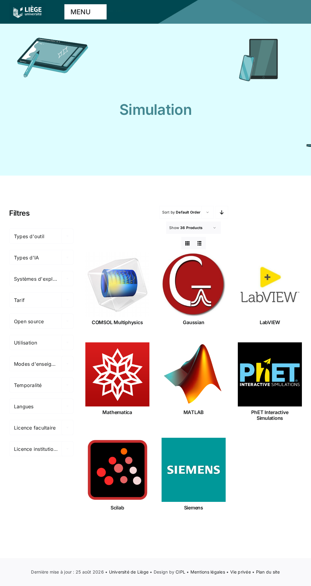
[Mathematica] (117, 374)
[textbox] (41, 236)
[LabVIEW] (270, 284)
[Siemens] (194, 470)
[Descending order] (222, 212)
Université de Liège (129, 571)
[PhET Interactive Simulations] (270, 374)
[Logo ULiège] (27, 5)
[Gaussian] (194, 284)
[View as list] (200, 243)
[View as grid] (187, 243)
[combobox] (41, 236)
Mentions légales (207, 571)
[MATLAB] (194, 374)
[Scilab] (117, 470)
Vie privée (240, 571)
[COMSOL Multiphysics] (117, 284)
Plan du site (268, 571)
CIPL (180, 571)
